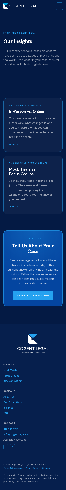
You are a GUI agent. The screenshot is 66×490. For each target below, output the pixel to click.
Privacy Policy (32, 468)
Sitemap (46, 468)
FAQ (5, 413)
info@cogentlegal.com (16, 434)
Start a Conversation (33, 295)
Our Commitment (14, 402)
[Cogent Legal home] (20, 6)
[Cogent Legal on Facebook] (5, 446)
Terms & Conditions (13, 468)
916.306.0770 (10, 429)
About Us (8, 396)
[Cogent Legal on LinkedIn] (12, 446)
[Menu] (59, 6)
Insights (8, 407)
